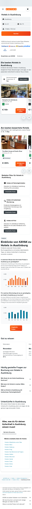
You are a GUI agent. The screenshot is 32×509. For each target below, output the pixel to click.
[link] (10, 191)
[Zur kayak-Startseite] (11, 9)
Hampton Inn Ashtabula (9, 100)
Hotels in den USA (6, 479)
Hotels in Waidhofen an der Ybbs (13, 442)
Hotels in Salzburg (9, 447)
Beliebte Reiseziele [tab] (9, 432)
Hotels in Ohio (15, 479)
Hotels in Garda (9, 459)
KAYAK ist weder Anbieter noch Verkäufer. (15, 497)
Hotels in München (10, 456)
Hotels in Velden (9, 454)
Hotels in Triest (8, 461)
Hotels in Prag (8, 449)
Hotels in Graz (8, 466)
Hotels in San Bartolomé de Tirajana (14, 452)
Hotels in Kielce (9, 464)
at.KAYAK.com (6, 478)
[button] (3, 9)
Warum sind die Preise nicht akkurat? (14, 504)
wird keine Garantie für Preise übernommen (13, 492)
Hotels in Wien (8, 444)
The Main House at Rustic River (12, 151)
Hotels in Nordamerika (22, 478)
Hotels (13, 478)
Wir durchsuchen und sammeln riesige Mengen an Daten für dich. (14, 500)
